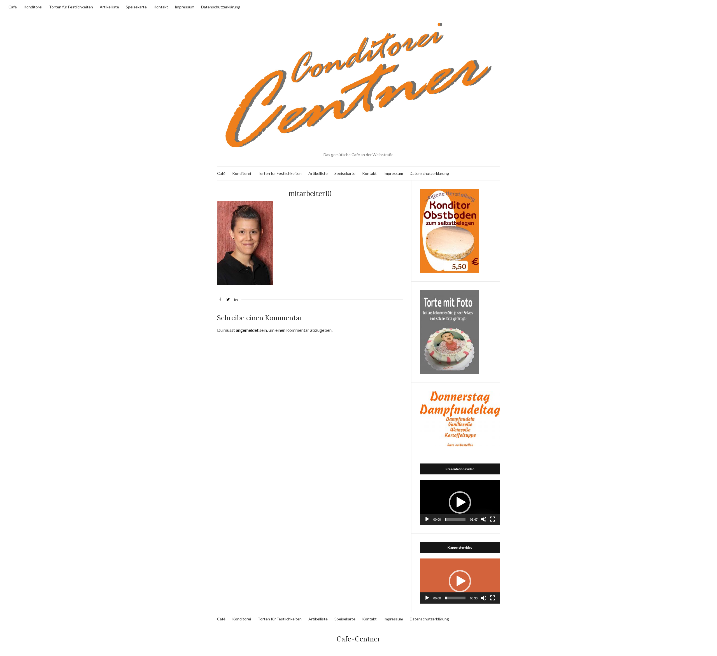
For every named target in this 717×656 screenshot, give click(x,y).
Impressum (184, 6)
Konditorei (33, 6)
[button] (460, 502)
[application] (460, 502)
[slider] (455, 519)
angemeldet (247, 330)
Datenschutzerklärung (220, 6)
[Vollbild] (492, 519)
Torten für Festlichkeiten (71, 6)
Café (12, 6)
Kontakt (160, 6)
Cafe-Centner (358, 639)
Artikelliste (109, 6)
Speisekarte (136, 6)
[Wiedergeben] (427, 519)
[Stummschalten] (483, 519)
